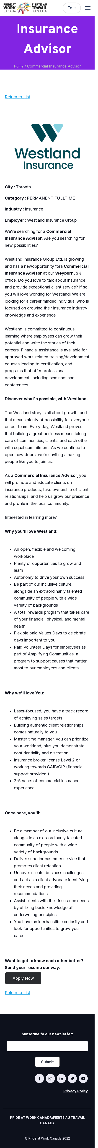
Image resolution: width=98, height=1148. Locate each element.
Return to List (17, 96)
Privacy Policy (75, 1091)
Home (18, 66)
